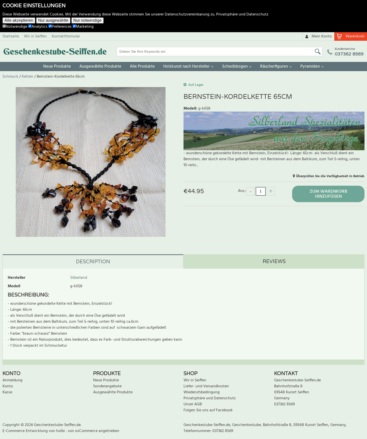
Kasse (7, 392)
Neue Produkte (57, 66)
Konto (7, 386)
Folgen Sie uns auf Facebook (208, 410)
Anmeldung (12, 380)
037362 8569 (284, 404)
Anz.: (242, 191)
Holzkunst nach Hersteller (186, 66)
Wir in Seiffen (35, 36)
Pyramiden (310, 66)
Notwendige (16, 26)
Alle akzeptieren (18, 20)
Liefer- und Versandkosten (206, 386)
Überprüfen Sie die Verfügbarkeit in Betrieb (330, 176)
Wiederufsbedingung (202, 392)
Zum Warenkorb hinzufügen (328, 194)
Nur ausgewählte (53, 20)
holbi (61, 431)
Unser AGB (193, 404)
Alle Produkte (142, 66)
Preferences (62, 26)
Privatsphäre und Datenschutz (242, 14)
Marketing (85, 26)
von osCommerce (83, 431)
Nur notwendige (87, 20)
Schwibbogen (235, 66)
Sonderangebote (107, 386)
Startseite (10, 36)
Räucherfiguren (274, 66)
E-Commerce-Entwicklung (25, 431)
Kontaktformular (66, 36)
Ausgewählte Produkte (100, 66)
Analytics (39, 26)
